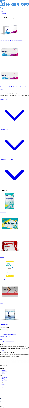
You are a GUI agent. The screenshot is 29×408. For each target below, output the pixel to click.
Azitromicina (3, 373)
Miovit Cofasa (2, 257)
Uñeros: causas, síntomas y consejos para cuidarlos (8, 334)
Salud (2, 11)
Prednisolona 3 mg (3, 279)
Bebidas (2, 387)
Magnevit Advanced (3, 212)
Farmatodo (3, 350)
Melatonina (3, 372)
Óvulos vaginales (4, 370)
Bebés (2, 12)
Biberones (3, 378)
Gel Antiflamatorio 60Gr (4, 324)
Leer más (1, 332)
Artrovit (1, 234)
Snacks (2, 388)
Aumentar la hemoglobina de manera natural (7, 341)
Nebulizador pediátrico (4, 380)
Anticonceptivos (3, 369)
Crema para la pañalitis (4, 377)
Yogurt (2, 385)
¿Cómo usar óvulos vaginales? (4, 330)
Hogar (2, 14)
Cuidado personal (4, 13)
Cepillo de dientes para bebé (5, 379)
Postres (2, 386)
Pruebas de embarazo (4, 371)
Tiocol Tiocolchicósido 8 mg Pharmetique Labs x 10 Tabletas (12, 40)
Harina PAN (3, 384)
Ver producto (1, 65)
